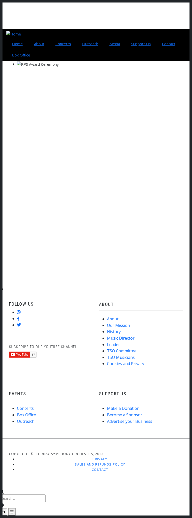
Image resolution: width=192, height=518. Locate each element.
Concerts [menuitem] (63, 43)
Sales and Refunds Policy (100, 464)
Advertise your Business (129, 421)
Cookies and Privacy (125, 363)
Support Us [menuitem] (141, 43)
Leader (113, 344)
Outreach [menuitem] (90, 43)
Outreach (25, 421)
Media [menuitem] (115, 43)
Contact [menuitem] (168, 43)
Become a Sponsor (124, 415)
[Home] (13, 33)
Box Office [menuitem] (21, 54)
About (112, 319)
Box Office (26, 415)
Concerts (25, 408)
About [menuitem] (39, 43)
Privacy (99, 459)
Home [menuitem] (17, 43)
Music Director (120, 338)
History (114, 331)
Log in (18, 8)
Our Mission (118, 325)
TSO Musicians (121, 357)
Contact (100, 469)
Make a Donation (123, 408)
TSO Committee (121, 351)
